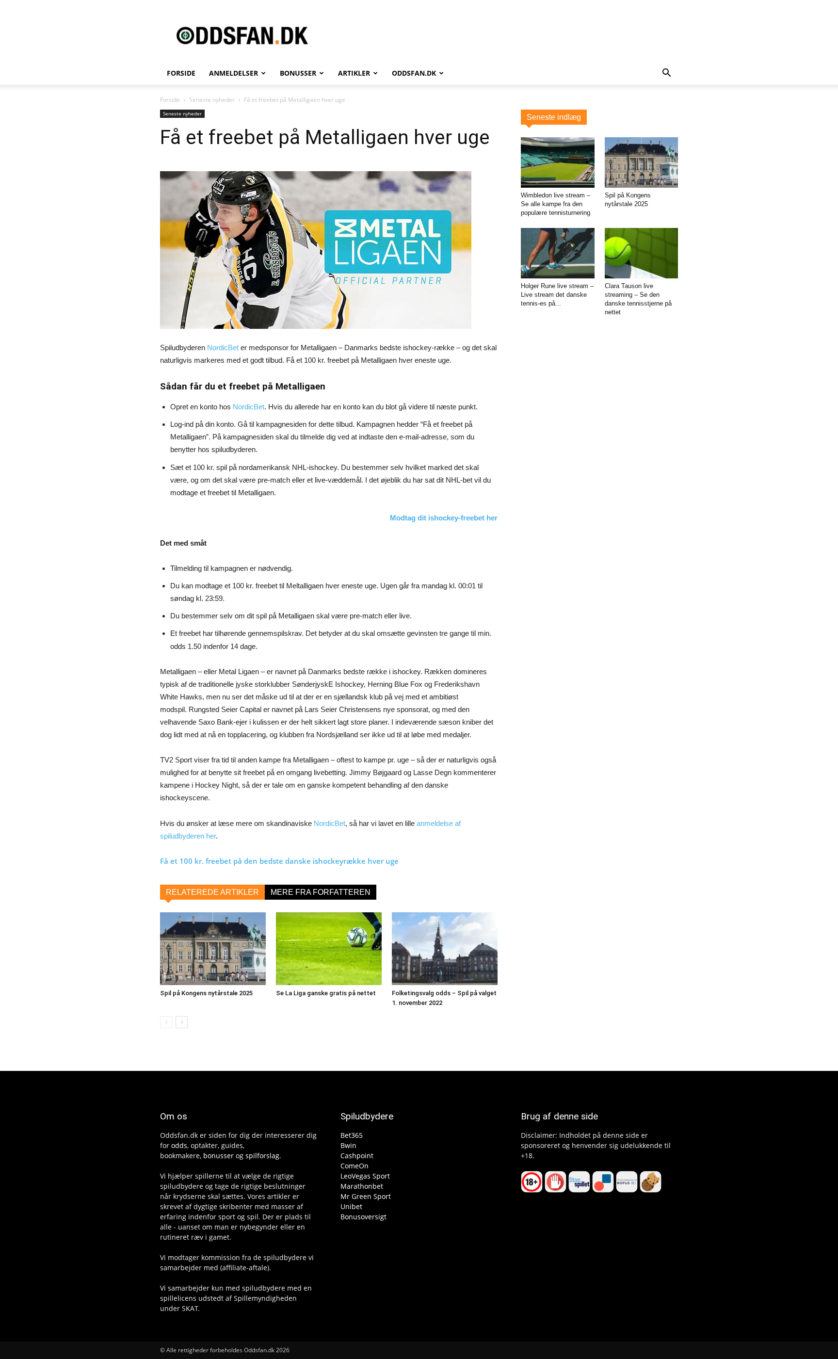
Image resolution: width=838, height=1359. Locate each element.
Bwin (348, 1145)
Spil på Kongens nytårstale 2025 (206, 993)
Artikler (354, 73)
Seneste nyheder (212, 100)
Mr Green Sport (365, 1196)
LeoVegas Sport (365, 1176)
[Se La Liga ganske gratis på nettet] (329, 948)
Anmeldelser (233, 73)
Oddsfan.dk (414, 73)
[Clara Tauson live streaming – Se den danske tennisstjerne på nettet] (641, 253)
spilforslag (262, 1155)
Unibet (351, 1206)
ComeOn (354, 1165)
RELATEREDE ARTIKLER (212, 892)
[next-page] (182, 1022)
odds (179, 1145)
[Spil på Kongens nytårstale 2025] (213, 948)
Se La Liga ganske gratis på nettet (326, 993)
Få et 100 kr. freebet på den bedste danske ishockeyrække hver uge (279, 861)
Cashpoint (356, 1155)
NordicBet (223, 347)
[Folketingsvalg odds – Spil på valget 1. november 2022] (445, 948)
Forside (181, 73)
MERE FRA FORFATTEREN (321, 892)
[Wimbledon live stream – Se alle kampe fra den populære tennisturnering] (558, 162)
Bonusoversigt (363, 1216)
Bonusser (298, 73)
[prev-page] (166, 1022)
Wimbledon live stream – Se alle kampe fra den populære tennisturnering (555, 204)
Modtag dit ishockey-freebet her (444, 518)
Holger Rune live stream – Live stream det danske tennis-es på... (557, 294)
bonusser (218, 1155)
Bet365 (351, 1135)
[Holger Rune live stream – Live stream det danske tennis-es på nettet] (558, 253)
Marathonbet (361, 1186)
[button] (666, 74)
